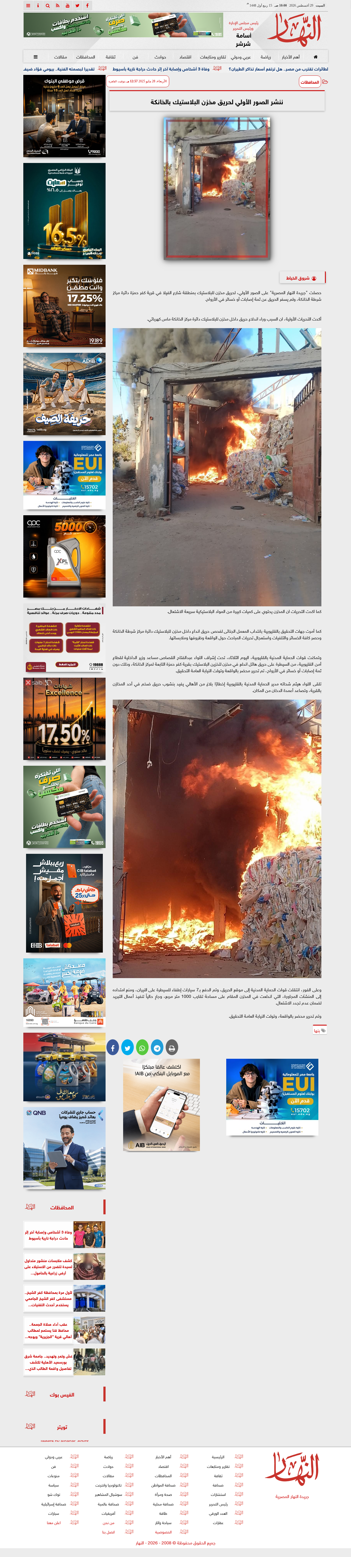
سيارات (53, 1512)
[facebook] (87, 5)
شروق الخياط (298, 277)
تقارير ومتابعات (213, 56)
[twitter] (77, 5)
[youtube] (67, 5)
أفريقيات (108, 1512)
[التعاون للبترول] (64, 556)
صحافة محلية (163, 1503)
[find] (48, 5)
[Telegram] (157, 1047)
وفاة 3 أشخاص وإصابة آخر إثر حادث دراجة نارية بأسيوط (282, 68)
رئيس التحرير (218, 1503)
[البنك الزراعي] (272, 1097)
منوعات (54, 1475)
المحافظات (85, 56)
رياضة (266, 56)
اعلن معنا (53, 1522)
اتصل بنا (108, 1531)
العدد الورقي (218, 1512)
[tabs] (28, 5)
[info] (38, 5)
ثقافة (110, 56)
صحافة (218, 1484)
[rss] (57, 5)
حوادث (160, 56)
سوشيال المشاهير (108, 1493)
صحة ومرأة (163, 1493)
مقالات (60, 56)
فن (135, 56)
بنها (317, 1030)
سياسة (54, 1484)
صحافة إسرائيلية (53, 1503)
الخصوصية (163, 1531)
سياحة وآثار (163, 1522)
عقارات (218, 1522)
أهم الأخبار (290, 56)
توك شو (53, 1493)
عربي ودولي (241, 56)
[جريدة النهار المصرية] (123, 25)
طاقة (163, 1512)
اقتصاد (185, 56)
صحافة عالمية (108, 1503)
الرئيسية (218, 1456)
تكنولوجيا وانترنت (108, 1484)
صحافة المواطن (163, 1484)
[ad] (64, 116)
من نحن (108, 1522)
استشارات (218, 1493)
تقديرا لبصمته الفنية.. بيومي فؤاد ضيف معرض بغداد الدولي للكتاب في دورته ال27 (141, 68)
